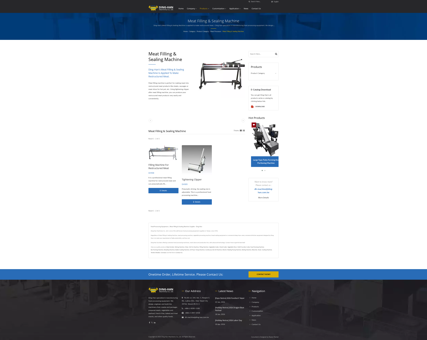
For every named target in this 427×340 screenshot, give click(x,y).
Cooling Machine (267, 249)
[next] (243, 120)
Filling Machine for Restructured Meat (158, 166)
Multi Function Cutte (243, 247)
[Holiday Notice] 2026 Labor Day (228, 320)
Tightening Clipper (192, 179)
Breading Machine (169, 249)
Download (260, 107)
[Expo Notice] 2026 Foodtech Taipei (229, 298)
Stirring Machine (179, 247)
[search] (249, 2)
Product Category (203, 31)
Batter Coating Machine (182, 249)
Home (181, 8)
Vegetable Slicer (232, 247)
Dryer (259, 249)
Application (234, 8)
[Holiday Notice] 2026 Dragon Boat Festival (229, 309)
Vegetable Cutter (214, 247)
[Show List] (243, 130)
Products (204, 8)
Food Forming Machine (257, 247)
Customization (218, 8)
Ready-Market (274, 337)
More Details (263, 197)
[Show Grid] (240, 130)
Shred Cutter (223, 247)
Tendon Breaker (155, 252)
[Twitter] (152, 322)
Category (192, 31)
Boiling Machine (246, 249)
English (276, 2)
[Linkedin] (154, 322)
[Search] (276, 54)
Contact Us (256, 8)
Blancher (254, 249)
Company (191, 8)
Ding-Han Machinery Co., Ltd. (171, 337)
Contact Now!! (263, 274)
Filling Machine (203, 247)
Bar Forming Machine (157, 249)
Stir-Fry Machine (194, 247)
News (246, 8)
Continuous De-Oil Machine (213, 249)
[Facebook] (149, 322)
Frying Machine (200, 249)
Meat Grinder (170, 247)
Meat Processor (215, 31)
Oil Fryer (192, 249)
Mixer (186, 247)
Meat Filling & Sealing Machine (233, 31)
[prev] (150, 120)
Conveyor (163, 252)
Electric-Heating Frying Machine (232, 249)
